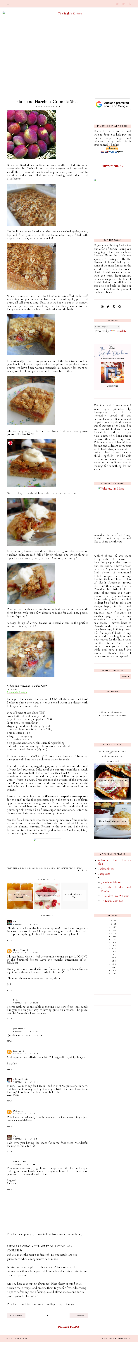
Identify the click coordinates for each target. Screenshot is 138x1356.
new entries (16, 1316)
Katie (15, 1000)
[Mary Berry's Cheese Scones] (112, 838)
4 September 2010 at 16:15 (25, 1139)
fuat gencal (18, 1051)
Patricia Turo (19, 1161)
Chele (16, 1136)
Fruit (9, 868)
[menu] (8, 3)
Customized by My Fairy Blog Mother (118, 1339)
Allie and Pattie (20, 1079)
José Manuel (19, 1028)
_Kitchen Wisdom (111, 882)
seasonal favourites (57, 868)
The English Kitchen (18, 1339)
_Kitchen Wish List (112, 901)
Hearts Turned (20, 950)
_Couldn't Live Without (115, 896)
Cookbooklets (106, 868)
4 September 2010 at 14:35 (25, 1114)
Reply (9, 940)
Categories (104, 873)
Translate (120, 331)
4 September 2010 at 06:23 (25, 924)
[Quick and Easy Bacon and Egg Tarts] (112, 799)
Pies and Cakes (20, 868)
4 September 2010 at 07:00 (25, 953)
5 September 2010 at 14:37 (25, 1164)
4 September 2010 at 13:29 (25, 1082)
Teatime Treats (76, 868)
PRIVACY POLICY (112, 166)
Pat (14, 921)
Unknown (18, 1111)
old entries (78, 1316)
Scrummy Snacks (37, 868)
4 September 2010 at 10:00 (25, 1054)
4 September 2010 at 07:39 (25, 1003)
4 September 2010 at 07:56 (25, 1031)
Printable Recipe (17, 692)
